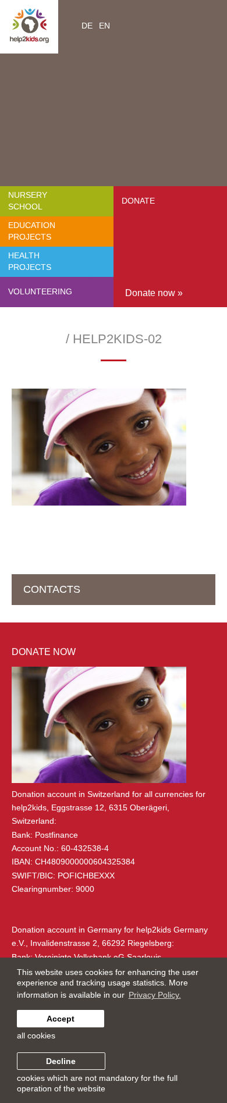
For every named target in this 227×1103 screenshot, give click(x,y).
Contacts (51, 589)
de (87, 25)
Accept (61, 1018)
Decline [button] (61, 1061)
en (104, 25)
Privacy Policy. (155, 994)
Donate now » (154, 293)
